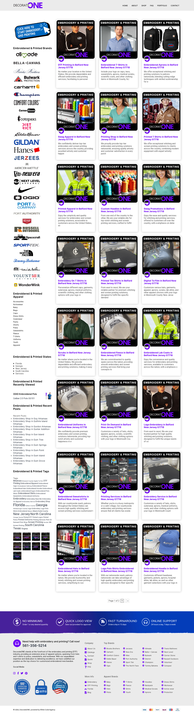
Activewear (18, 304)
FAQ (151, 5)
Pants (15, 322)
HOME (125, 5)
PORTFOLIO (162, 5)
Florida (18, 363)
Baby (15, 307)
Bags (15, 310)
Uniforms (17, 339)
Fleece (16, 333)
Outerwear (17, 319)
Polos (15, 328)
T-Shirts (16, 336)
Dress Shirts (18, 316)
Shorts (16, 325)
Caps (15, 313)
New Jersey (21, 368)
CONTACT (175, 5)
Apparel (16, 345)
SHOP (143, 5)
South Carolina (22, 371)
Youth (15, 342)
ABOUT (135, 5)
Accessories (18, 301)
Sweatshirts (18, 330)
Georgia (19, 366)
